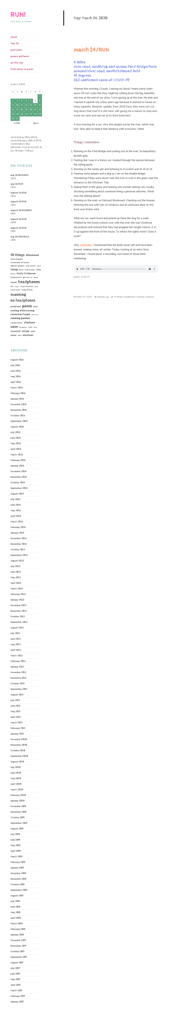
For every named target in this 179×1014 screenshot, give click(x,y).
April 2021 (15, 717)
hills (12, 286)
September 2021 (18, 689)
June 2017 (15, 974)
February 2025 (18, 460)
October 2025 (17, 415)
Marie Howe (15, 290)
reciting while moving (22, 310)
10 (17, 105)
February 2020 (18, 795)
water (13, 335)
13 (31, 105)
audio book (31, 266)
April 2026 (15, 382)
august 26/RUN (18, 192)
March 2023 (16, 588)
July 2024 (15, 499)
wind (19, 335)
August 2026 (17, 360)
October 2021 (17, 683)
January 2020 (17, 801)
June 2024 (15, 505)
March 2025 (16, 454)
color (38, 269)
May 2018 (15, 912)
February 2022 (18, 661)
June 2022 (15, 639)
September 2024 (19, 488)
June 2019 (15, 840)
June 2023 (15, 572)
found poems (16, 277)
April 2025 (15, 449)
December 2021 (18, 672)
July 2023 (15, 566)
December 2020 (18, 739)
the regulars (23, 327)
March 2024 (16, 521)
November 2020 (18, 745)
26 (26, 114)
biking (14, 269)
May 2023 (15, 577)
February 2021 (17, 728)
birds (21, 270)
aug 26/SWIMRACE (19, 236)
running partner (20, 318)
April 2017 (15, 985)
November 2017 (18, 946)
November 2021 (18, 678)
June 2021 (15, 706)
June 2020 (15, 773)
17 (17, 109)
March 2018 (16, 923)
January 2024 (17, 533)
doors (12, 274)
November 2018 (18, 879)
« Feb (17, 123)
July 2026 (15, 365)
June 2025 (15, 438)
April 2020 (15, 784)
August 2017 (16, 962)
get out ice (27, 277)
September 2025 (19, 421)
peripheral (15, 306)
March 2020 (16, 789)
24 (17, 114)
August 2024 (17, 493)
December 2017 (18, 940)
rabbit (35, 307)
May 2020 (15, 778)
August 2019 (16, 828)
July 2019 (15, 834)
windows (28, 335)
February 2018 (17, 929)
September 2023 (19, 555)
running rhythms (16, 323)
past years (16, 49)
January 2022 (17, 667)
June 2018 (15, 907)
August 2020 (17, 761)
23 (13, 114)
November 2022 (18, 611)
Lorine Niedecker (26, 286)
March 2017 (16, 990)
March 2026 (16, 387)
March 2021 (16, 722)
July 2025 (15, 432)
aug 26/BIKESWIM (19, 175)
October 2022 (17, 616)
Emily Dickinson (26, 273)
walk (33, 331)
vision (25, 331)
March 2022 (16, 655)
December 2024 (18, 471)
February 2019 (17, 862)
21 (35, 109)
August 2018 (16, 895)
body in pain (29, 270)
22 (40, 109)
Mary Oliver (27, 290)
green (36, 277)
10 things (17, 255)
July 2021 (15, 700)
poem (27, 306)
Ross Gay (35, 315)
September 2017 (18, 957)
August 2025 (17, 427)
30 (12, 118)
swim (14, 327)
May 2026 (15, 376)
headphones (29, 282)
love (36, 286)
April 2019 (15, 851)
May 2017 (15, 979)
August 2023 (17, 560)
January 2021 (17, 734)
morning (18, 294)
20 (30, 109)
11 (22, 105)
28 (35, 114)
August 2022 (17, 627)
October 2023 (17, 549)
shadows (29, 322)
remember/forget (20, 314)
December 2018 (18, 873)
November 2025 (18, 410)
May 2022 (15, 644)
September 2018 (18, 890)
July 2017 (15, 968)
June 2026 (15, 371)
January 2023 (17, 600)
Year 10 (14, 43)
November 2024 (18, 477)
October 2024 (17, 482)
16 (13, 109)
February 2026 (17, 393)
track (35, 327)
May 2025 (15, 443)
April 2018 (15, 918)
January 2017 (17, 1001)
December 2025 (18, 404)
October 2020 (17, 750)
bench (39, 266)
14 (35, 105)
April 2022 (15, 650)
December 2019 (18, 806)
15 (40, 105)
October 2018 (17, 884)
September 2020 (19, 756)
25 (22, 114)
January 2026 (17, 399)
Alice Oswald (16, 259)
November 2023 (18, 544)
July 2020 (15, 767)
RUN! (18, 14)
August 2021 (16, 694)
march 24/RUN (91, 50)
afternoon (32, 255)
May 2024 (15, 510)
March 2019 (16, 856)
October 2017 (17, 951)
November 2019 (18, 812)
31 (17, 118)
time (30, 327)
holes (17, 286)
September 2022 (19, 622)
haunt (13, 282)
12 (26, 105)
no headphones (22, 300)
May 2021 (15, 711)
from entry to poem (21, 69)
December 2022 (18, 605)
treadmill (15, 331)
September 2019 (18, 823)
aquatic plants (17, 266)
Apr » (36, 123)
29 (39, 114)
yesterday (85, 245)
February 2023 (18, 594)
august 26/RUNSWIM (21, 210)
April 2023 (15, 583)
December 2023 (18, 538)
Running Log (103, 296)
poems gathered (19, 56)
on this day (16, 62)
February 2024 (18, 527)
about (13, 37)
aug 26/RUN (16, 184)
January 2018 (17, 934)
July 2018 (15, 901)
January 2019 (17, 867)
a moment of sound (19, 262)
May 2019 (15, 845)
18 (22, 109)
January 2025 (17, 466)
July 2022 (15, 633)
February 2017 (17, 996)
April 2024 (15, 516)
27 (31, 114)
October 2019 (17, 817)
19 (26, 109)
